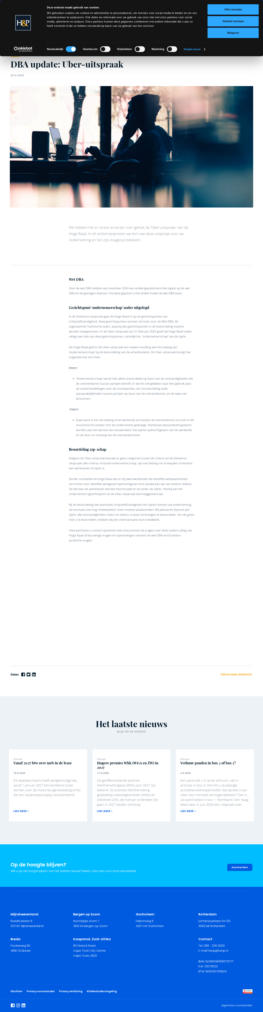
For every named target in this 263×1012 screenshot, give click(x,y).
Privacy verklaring (70, 991)
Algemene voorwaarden (236, 1005)
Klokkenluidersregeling (102, 991)
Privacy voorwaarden (41, 991)
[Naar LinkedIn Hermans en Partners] (23, 1005)
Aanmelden (240, 867)
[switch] (105, 49)
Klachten (16, 991)
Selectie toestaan (233, 21)
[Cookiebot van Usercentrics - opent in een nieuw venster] (23, 49)
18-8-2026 (19, 773)
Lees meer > (21, 811)
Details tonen (192, 49)
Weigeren (233, 32)
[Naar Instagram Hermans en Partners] (18, 1005)
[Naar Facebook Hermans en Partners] (13, 1005)
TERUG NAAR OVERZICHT (236, 674)
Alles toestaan (233, 9)
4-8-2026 (185, 773)
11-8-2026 (103, 773)
